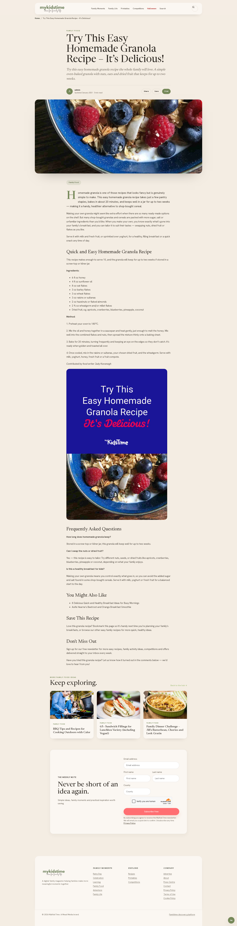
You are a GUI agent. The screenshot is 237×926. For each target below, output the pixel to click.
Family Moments (98, 8)
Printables (125, 8)
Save (157, 91)
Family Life (113, 8)
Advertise (167, 874)
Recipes (131, 874)
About (166, 878)
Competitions (138, 8)
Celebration (98, 878)
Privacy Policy (130, 823)
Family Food (98, 886)
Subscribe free (151, 811)
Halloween (151, 8)
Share (146, 91)
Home (37, 18)
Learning (97, 882)
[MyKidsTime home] (52, 8)
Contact (167, 886)
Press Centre (169, 882)
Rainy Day (97, 874)
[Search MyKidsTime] (195, 9)
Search (163, 8)
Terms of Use (169, 894)
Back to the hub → (178, 685)
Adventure (97, 890)
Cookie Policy (169, 898)
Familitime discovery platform (182, 914)
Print (166, 91)
